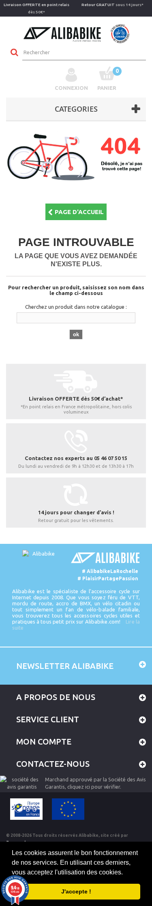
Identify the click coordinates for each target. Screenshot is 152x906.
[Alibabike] (76, 33)
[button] (125, 873)
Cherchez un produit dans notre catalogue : (76, 307)
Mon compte (43, 741)
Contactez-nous (53, 763)
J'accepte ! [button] (76, 891)
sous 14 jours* (112, 4)
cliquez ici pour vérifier (93, 786)
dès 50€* (36, 8)
